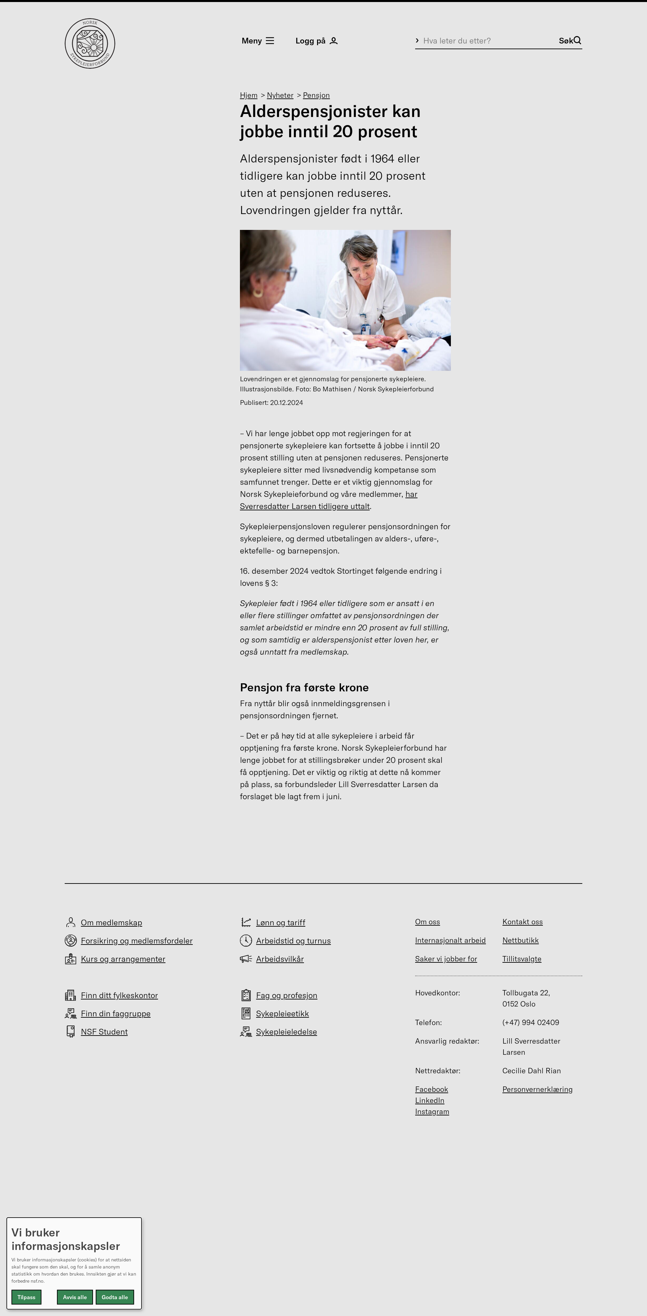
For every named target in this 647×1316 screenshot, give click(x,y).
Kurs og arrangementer (123, 959)
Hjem (248, 95)
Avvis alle (75, 1297)
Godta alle (115, 1297)
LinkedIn (429, 1100)
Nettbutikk (520, 940)
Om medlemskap (111, 922)
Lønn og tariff (280, 922)
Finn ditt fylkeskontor (119, 995)
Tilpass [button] (26, 1297)
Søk (566, 40)
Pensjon (316, 95)
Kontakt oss (522, 921)
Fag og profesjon (286, 995)
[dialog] (74, 1263)
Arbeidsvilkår (280, 959)
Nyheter (280, 95)
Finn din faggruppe (116, 1013)
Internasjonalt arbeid (450, 940)
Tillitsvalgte (522, 958)
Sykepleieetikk (282, 1013)
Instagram (432, 1111)
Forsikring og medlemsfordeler (137, 940)
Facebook (431, 1089)
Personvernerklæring (537, 1089)
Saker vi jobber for (446, 958)
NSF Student (104, 1031)
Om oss (427, 921)
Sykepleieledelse (286, 1031)
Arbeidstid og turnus (293, 940)
